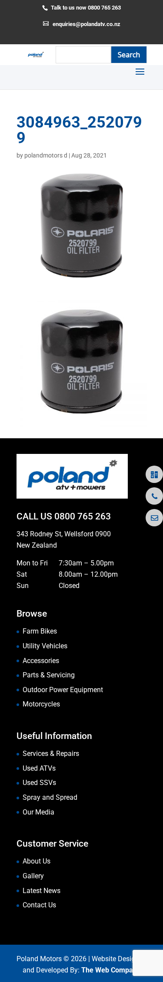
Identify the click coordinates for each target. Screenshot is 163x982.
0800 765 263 (82, 516)
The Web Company (110, 970)
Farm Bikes (40, 631)
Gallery (33, 876)
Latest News (41, 891)
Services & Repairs (51, 753)
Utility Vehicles (45, 646)
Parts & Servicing (49, 675)
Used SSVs (39, 782)
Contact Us (39, 905)
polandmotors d (45, 155)
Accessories (41, 661)
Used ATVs (39, 768)
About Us (36, 861)
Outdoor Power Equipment (63, 690)
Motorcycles (41, 704)
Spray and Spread (50, 797)
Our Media (38, 812)
